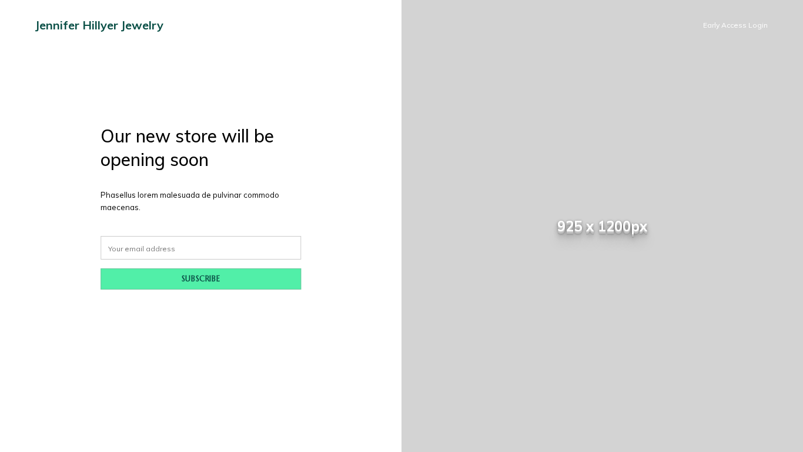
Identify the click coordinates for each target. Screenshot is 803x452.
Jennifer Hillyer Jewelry (99, 25)
